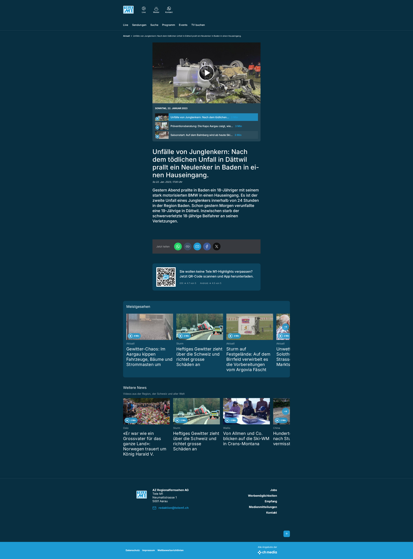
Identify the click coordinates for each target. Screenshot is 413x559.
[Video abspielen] (206, 72)
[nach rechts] (285, 326)
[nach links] (127, 326)
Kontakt (271, 512)
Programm (168, 24)
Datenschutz (133, 550)
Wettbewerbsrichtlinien (170, 550)
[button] (187, 246)
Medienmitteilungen (263, 507)
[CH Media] (267, 552)
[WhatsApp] (178, 246)
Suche (154, 24)
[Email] (197, 246)
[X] (217, 246)
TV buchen (198, 24)
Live (125, 24)
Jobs (273, 490)
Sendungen (139, 24)
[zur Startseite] (128, 10)
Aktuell (126, 36)
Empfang (271, 501)
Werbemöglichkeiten (262, 495)
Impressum (148, 550)
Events (183, 24)
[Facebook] (207, 246)
